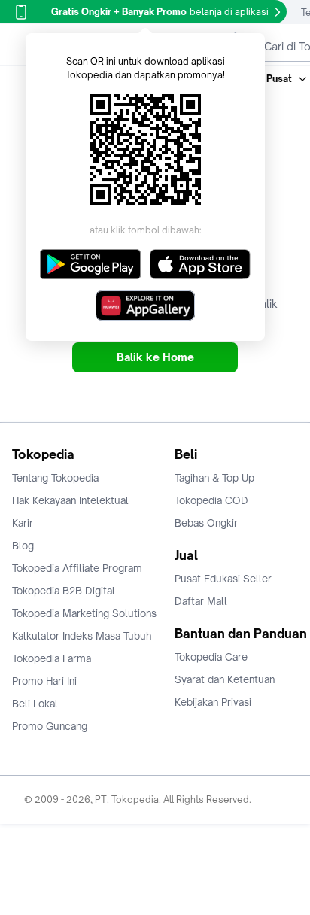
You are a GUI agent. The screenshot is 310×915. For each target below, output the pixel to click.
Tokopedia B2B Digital (63, 591)
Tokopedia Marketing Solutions (84, 613)
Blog (23, 546)
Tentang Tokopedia (55, 478)
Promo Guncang (49, 726)
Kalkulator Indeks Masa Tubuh (82, 636)
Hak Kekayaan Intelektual (70, 500)
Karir (22, 523)
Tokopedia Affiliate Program (77, 568)
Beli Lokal (35, 704)
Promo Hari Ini (44, 681)
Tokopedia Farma (51, 658)
